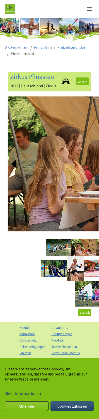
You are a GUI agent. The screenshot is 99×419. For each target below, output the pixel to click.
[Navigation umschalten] (89, 9)
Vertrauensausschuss (66, 353)
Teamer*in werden (64, 347)
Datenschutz (28, 340)
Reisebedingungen (32, 347)
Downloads (60, 328)
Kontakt (25, 328)
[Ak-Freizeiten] (10, 9)
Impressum (27, 334)
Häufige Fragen (62, 334)
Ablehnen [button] (27, 406)
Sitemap (25, 353)
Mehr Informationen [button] (23, 393)
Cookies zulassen (72, 406)
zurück (82, 81)
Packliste (57, 340)
